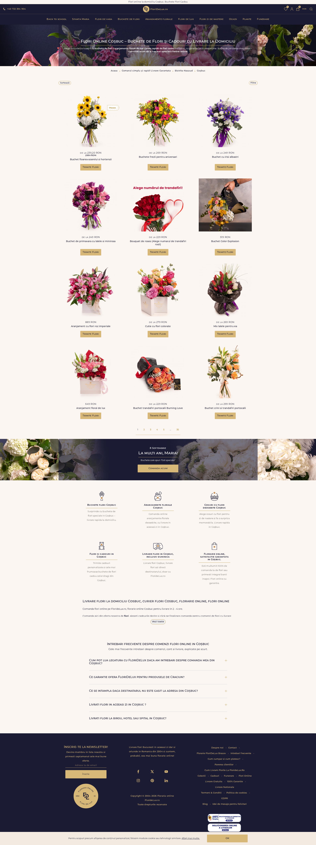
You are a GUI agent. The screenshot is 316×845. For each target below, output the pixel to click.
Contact (232, 748)
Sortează (65, 83)
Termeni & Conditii (211, 793)
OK (227, 838)
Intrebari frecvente (241, 753)
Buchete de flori (129, 19)
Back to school (57, 19)
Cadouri (215, 776)
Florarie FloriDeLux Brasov (211, 753)
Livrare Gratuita (214, 782)
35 (177, 430)
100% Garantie (235, 782)
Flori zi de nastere (211, 19)
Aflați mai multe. (191, 838)
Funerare (263, 19)
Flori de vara (103, 19)
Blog (205, 804)
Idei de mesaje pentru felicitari (229, 804)
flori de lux (155, 9)
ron (304, 9)
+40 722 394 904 (16, 9)
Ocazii (233, 19)
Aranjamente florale (159, 19)
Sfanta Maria (80, 19)
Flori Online (245, 776)
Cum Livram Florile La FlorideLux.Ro (225, 770)
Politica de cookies (237, 793)
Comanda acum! (158, 468)
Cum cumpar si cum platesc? (224, 759)
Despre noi (217, 748)
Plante (247, 19)
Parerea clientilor (224, 765)
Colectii (202, 776)
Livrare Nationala (224, 787)
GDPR (224, 798)
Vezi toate (158, 621)
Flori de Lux (186, 19)
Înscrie (85, 774)
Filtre (253, 83)
